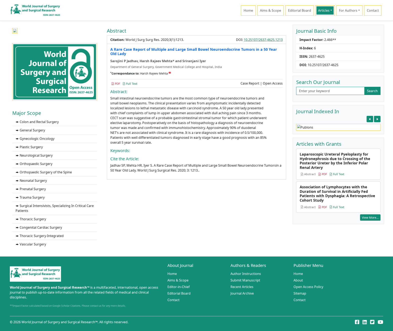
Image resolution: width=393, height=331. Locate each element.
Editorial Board (299, 10)
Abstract (309, 174)
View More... (370, 217)
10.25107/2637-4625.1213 (263, 39)
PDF (117, 84)
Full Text (131, 84)
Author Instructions (245, 273)
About (298, 280)
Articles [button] (324, 10)
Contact (373, 10)
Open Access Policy (308, 287)
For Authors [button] (348, 10)
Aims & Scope (270, 10)
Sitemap (300, 293)
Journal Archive (242, 293)
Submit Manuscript (245, 280)
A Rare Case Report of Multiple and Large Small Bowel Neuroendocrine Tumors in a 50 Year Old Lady (193, 51)
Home (248, 10)
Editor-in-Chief (178, 287)
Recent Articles (241, 287)
